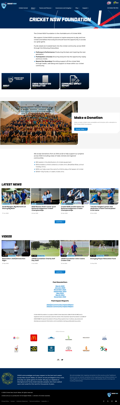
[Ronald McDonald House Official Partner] (16, 348)
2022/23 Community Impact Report (60, 306)
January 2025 (60, 288)
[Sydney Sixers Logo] (109, 3)
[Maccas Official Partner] (34, 337)
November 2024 (60, 290)
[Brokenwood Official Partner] (86, 337)
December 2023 (60, 297)
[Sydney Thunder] (116, 3)
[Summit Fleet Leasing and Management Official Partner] (51, 337)
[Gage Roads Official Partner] (103, 337)
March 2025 (60, 286)
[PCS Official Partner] (51, 348)
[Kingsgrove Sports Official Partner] (103, 348)
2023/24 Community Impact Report (60, 305)
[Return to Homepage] (9, 5)
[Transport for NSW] (16, 337)
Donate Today (80, 129)
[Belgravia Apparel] (60, 359)
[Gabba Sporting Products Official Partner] (86, 348)
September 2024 (60, 291)
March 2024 (60, 295)
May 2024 (60, 293)
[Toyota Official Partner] (68, 348)
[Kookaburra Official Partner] (68, 337)
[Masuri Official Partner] (34, 348)
